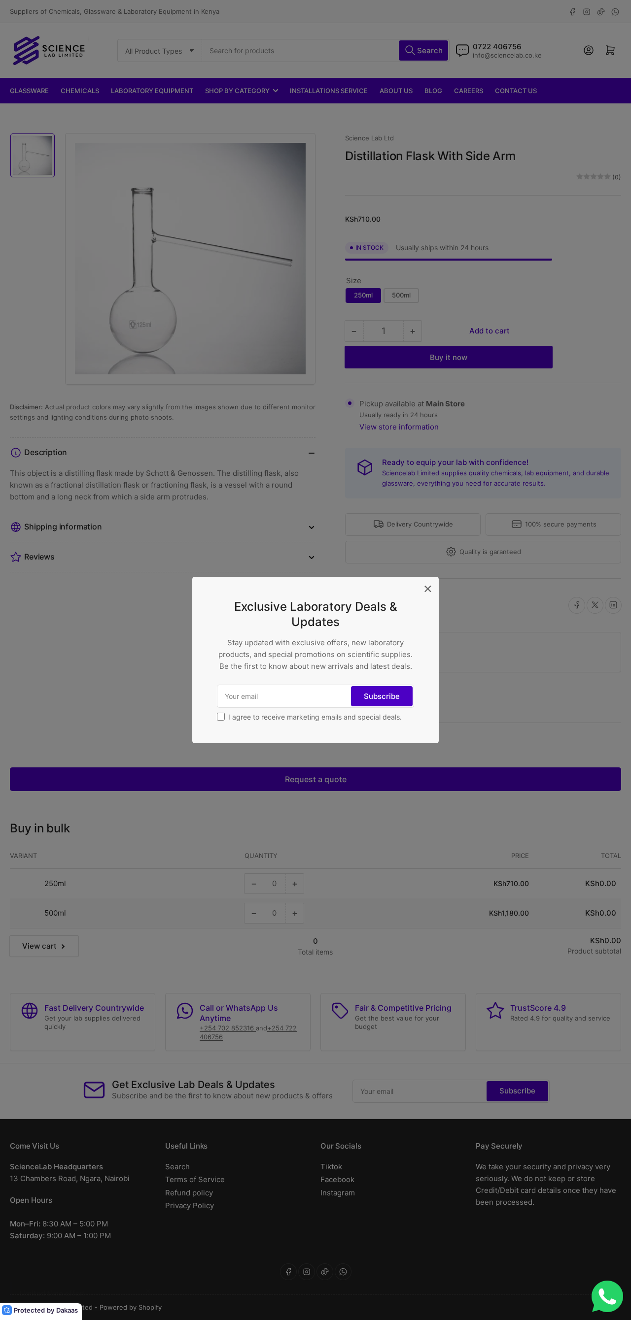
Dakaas (67, 1310)
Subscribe (382, 696)
